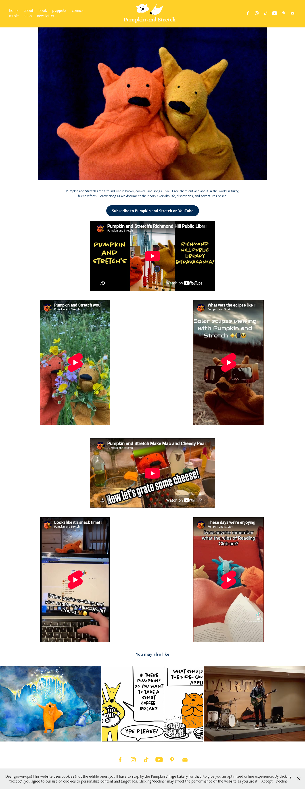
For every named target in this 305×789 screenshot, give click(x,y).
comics (77, 10)
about (28, 10)
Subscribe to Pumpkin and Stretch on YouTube (152, 210)
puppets (59, 10)
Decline (282, 781)
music (14, 15)
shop (28, 15)
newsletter (45, 15)
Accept (267, 781)
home (14, 10)
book (43, 10)
